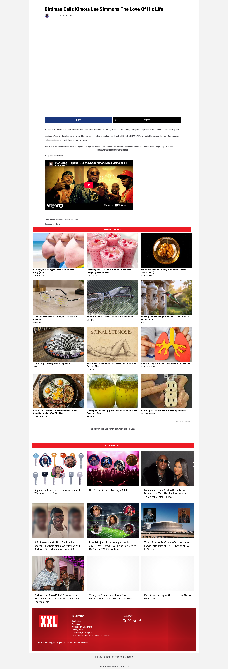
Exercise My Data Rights (82, 633)
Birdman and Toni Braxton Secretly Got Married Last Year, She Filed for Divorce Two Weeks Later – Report (165, 493)
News (58, 224)
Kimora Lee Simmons (73, 220)
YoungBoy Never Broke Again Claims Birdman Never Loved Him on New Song (110, 596)
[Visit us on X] (130, 620)
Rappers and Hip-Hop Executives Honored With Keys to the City (57, 491)
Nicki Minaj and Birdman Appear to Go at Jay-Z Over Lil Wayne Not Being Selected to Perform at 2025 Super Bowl (112, 546)
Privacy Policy (77, 630)
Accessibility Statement (82, 627)
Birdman (59, 220)
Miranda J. (54, 16)
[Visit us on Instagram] (125, 620)
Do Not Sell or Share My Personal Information (91, 636)
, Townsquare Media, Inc (62, 643)
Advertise (76, 624)
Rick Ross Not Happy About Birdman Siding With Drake (167, 596)
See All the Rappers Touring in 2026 (108, 490)
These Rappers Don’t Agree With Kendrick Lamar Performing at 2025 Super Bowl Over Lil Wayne (167, 546)
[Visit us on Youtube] (136, 620)
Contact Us (76, 621)
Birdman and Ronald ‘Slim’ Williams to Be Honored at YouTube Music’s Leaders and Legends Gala (56, 598)
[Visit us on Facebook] (141, 620)
